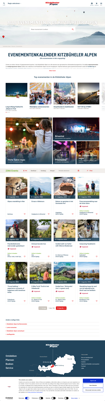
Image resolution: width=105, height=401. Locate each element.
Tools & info (84, 354)
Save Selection (93, 385)
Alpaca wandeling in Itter (16, 201)
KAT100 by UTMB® (84, 107)
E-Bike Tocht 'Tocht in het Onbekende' (40, 287)
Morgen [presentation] (52, 170)
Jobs (82, 368)
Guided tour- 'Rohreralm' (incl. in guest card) (64, 287)
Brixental (59, 136)
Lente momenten (12, 327)
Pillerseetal (60, 159)
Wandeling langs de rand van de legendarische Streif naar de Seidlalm (88, 288)
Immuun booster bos (39, 244)
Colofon (83, 362)
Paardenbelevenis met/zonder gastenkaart (16, 245)
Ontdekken (11, 356)
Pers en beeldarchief (87, 357)
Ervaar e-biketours (38, 201)
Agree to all (93, 380)
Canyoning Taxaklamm (87, 244)
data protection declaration (35, 392)
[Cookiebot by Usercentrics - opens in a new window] (9, 398)
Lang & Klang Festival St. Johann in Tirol (14, 108)
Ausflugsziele (11, 334)
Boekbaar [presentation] (33, 170)
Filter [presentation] (89, 170)
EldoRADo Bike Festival (25, 68)
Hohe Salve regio (16, 159)
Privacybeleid (85, 359)
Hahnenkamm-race (48, 68)
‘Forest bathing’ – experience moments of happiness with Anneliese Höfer (16, 289)
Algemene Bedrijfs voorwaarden (90, 364)
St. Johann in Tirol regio (88, 157)
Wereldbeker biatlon (11, 68)
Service (9, 368)
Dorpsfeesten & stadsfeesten (64, 107)
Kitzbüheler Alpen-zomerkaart (15, 331)
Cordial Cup (91, 66)
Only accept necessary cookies (93, 390)
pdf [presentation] (25, 171)
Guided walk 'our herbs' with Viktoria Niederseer (64, 245)
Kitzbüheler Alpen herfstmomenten (17, 324)
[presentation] (25, 214)
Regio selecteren (14, 3)
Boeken (9, 364)
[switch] (41, 398)
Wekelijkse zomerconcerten (39, 107)
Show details (74, 398)
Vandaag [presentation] (43, 170)
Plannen (10, 360)
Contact (83, 366)
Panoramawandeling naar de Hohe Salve (88, 202)
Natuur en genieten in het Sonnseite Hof (64, 202)
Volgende (60, 308)
